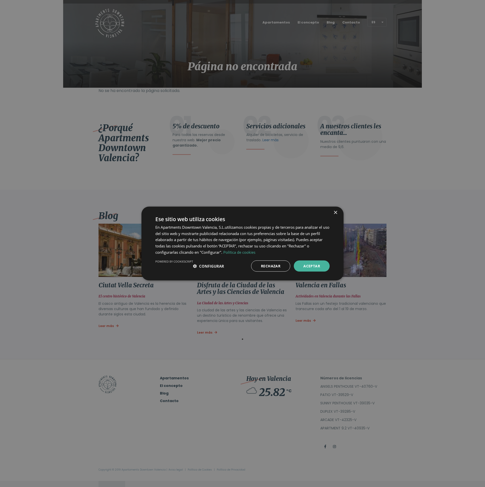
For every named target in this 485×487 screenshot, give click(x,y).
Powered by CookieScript (174, 261)
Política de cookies (239, 251)
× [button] (335, 212)
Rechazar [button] (270, 265)
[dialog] (242, 243)
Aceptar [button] (311, 265)
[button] (208, 266)
